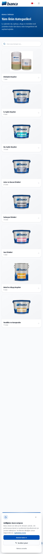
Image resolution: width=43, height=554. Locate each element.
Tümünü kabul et (21, 537)
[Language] (33, 3)
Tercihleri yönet (23, 543)
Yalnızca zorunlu (21, 548)
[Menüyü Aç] (39, 3)
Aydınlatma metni (20, 533)
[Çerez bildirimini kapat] (37, 517)
